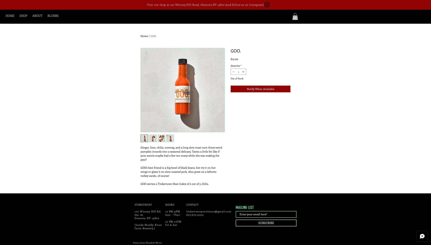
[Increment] (243, 72)
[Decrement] (233, 72)
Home (144, 36)
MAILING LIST (245, 207)
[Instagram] (267, 4)
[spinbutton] (238, 72)
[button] (295, 16)
